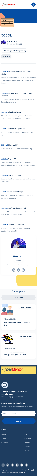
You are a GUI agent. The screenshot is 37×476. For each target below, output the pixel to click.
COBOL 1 (4, 72)
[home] (9, 4)
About (3, 438)
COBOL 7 (4, 175)
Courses (4, 443)
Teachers (27, 438)
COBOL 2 (4, 93)
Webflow (21, 472)
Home (3, 434)
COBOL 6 (4, 159)
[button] (33, 5)
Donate (27, 447)
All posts (18, 297)
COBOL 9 (4, 208)
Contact (27, 443)
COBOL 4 (4, 129)
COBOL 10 (5, 225)
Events (26, 434)
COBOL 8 (4, 192)
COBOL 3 (4, 112)
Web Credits (29, 451)
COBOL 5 (4, 145)
